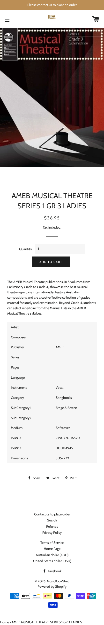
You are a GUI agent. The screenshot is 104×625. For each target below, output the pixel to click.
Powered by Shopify (52, 586)
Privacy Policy (52, 532)
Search (52, 520)
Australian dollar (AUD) (52, 555)
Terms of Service (52, 542)
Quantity (25, 249)
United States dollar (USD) (52, 561)
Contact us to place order (52, 514)
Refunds (52, 526)
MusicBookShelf (58, 581)
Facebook (54, 571)
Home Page (52, 548)
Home (4, 622)
